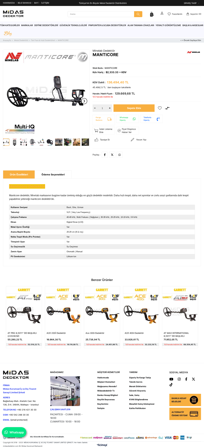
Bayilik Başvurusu (106, 399)
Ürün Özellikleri (19, 174)
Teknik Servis (135, 382)
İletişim (101, 408)
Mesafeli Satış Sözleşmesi (141, 404)
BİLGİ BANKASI (24, 3)
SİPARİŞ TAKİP (190, 3)
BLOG (7, 33)
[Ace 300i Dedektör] (102, 311)
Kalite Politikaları (137, 408)
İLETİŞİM (45, 3)
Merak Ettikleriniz (137, 386)
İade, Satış (134, 395)
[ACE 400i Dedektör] (141, 311)
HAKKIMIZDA (9, 3)
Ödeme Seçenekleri (53, 174)
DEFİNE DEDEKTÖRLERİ (46, 25)
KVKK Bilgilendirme (138, 399)
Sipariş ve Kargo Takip (140, 377)
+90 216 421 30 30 (26, 409)
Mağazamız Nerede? (107, 386)
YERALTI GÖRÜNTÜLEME (168, 25)
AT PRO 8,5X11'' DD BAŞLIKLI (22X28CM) (22, 334)
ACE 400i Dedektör (134, 333)
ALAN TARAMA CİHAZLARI (141, 25)
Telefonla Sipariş (147, 118)
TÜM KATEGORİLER (10, 25)
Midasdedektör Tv (106, 390)
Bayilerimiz (102, 404)
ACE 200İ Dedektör (56, 333)
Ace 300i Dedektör (95, 333)
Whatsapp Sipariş (124, 118)
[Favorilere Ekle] (160, 108)
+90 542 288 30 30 (19, 414)
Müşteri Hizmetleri (106, 382)
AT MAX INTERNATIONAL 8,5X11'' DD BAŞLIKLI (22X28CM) (176, 335)
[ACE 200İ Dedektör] (63, 311)
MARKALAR (27, 25)
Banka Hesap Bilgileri (107, 395)
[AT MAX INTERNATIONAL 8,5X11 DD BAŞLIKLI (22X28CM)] (180, 311)
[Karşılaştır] (167, 108)
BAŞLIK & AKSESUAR (192, 25)
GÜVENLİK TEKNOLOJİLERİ (73, 25)
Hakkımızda (103, 377)
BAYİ (36, 3)
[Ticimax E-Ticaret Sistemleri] (102, 445)
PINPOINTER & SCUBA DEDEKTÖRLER (107, 25)
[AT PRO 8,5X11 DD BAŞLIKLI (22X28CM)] (24, 311)
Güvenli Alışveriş (137, 390)
